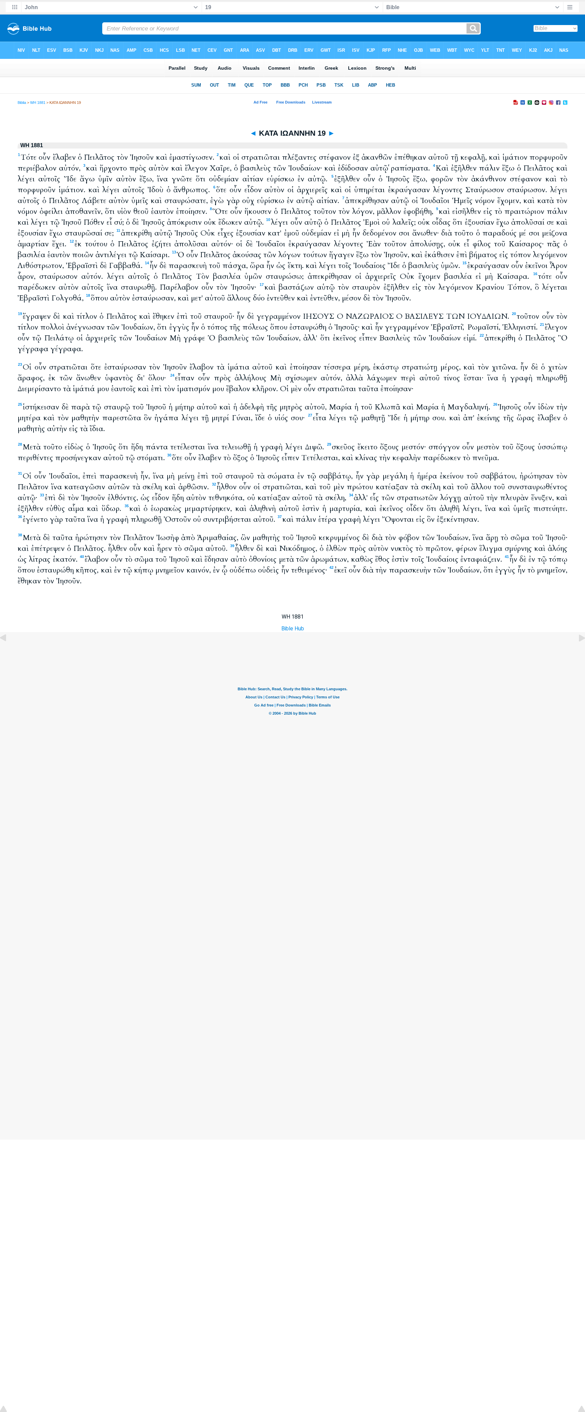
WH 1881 (37, 102)
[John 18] (8, 653)
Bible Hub (292, 628)
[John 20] (576, 653)
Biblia (22, 102)
